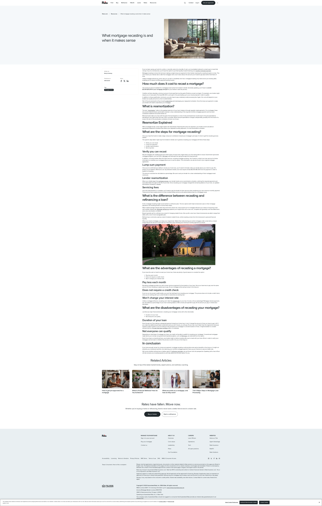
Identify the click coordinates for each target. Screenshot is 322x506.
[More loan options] (217, 3)
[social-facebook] (121, 81)
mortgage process (163, 181)
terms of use (171, 501)
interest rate (176, 301)
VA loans (165, 156)
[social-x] (124, 81)
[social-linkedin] (128, 81)
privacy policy (162, 501)
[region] (161, 502)
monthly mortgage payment (203, 71)
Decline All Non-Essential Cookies (248, 502)
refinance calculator (177, 351)
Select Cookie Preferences (231, 502)
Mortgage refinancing (163, 209)
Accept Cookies (264, 502)
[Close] (319, 502)
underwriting (168, 101)
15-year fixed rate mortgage (160, 328)
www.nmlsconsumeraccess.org (175, 488)
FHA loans (184, 336)
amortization (151, 110)
